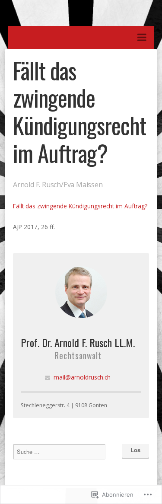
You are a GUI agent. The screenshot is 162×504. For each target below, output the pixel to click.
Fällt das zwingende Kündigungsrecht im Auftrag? (80, 206)
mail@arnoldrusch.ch (82, 377)
